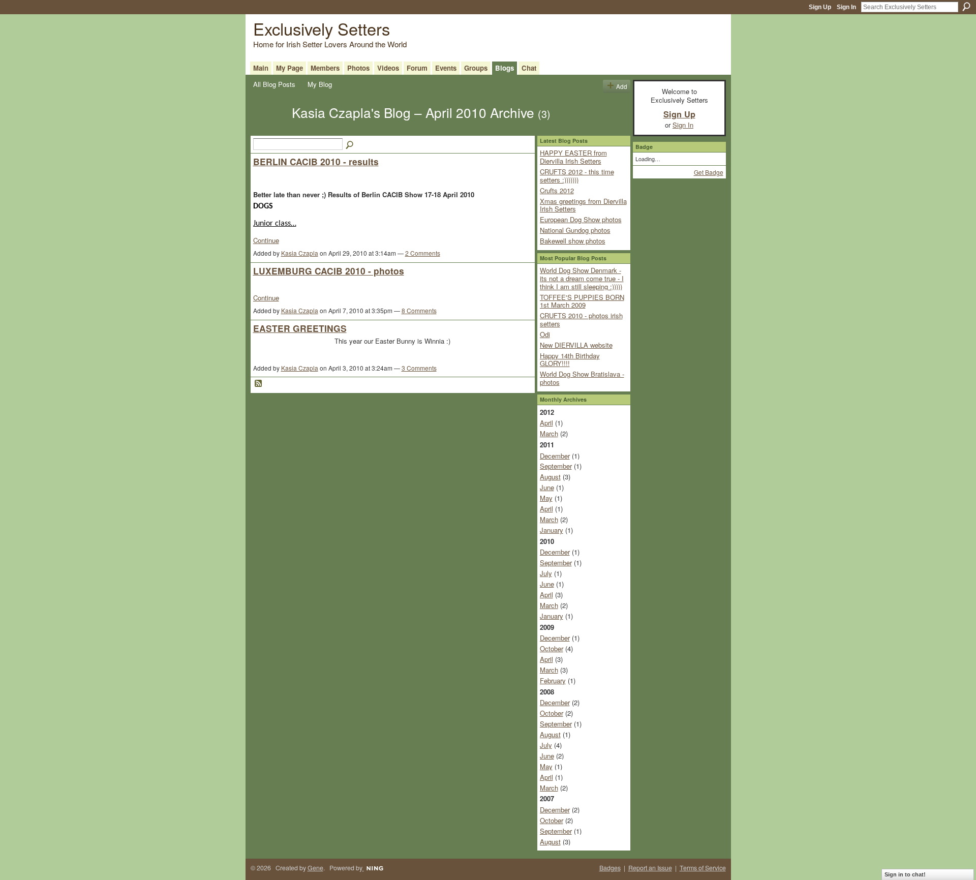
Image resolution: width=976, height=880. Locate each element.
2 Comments (422, 253)
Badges (610, 867)
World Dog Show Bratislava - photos (582, 378)
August (550, 476)
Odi (545, 334)
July (546, 573)
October (551, 648)
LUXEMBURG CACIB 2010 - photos (328, 270)
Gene (315, 867)
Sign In (846, 7)
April (546, 423)
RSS (258, 383)
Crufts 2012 (557, 190)
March (549, 433)
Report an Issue (650, 867)
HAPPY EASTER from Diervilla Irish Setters (573, 157)
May (546, 498)
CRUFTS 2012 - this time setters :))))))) (577, 176)
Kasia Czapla (299, 253)
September (556, 466)
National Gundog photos (575, 230)
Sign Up (820, 7)
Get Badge (708, 172)
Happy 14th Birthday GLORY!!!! (570, 360)
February (553, 680)
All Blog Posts (274, 84)
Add (621, 86)
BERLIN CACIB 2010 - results (316, 161)
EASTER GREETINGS (300, 328)
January (551, 530)
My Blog (320, 84)
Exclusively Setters (321, 28)
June (547, 487)
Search (966, 6)
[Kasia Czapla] (269, 130)
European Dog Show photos (581, 219)
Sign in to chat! (905, 874)
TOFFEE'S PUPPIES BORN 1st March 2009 (582, 301)
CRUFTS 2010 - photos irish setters (581, 319)
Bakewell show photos (572, 241)
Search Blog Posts (350, 145)
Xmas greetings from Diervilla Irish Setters (583, 205)
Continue (266, 240)
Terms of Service (703, 867)
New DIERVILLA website (576, 345)
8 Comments (419, 310)
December (555, 456)
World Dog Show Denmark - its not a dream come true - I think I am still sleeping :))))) (582, 278)
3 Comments (419, 367)
